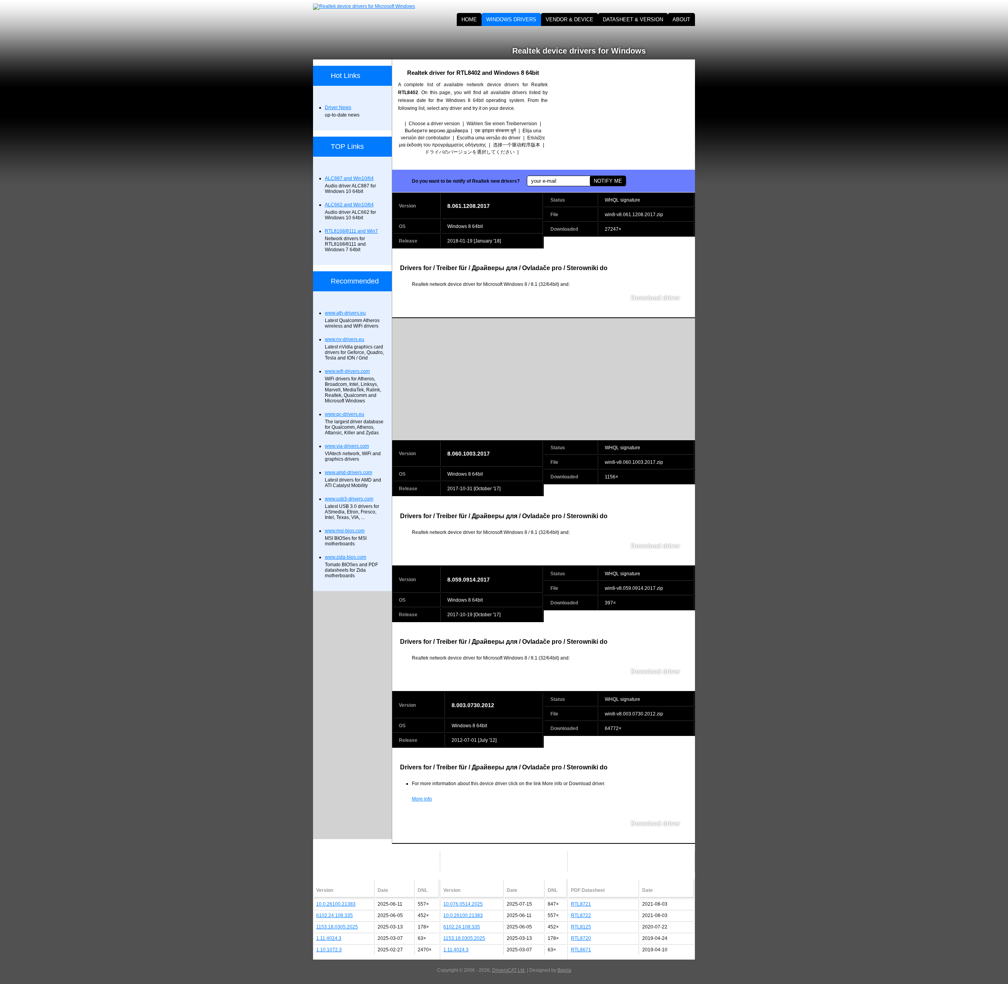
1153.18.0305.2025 (337, 927)
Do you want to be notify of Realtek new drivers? (466, 181)
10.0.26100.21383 (336, 904)
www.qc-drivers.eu (344, 414)
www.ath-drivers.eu (345, 313)
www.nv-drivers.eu (344, 339)
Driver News (338, 107)
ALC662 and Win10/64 (349, 205)
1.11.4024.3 (328, 938)
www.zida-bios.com (345, 557)
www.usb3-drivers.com (349, 499)
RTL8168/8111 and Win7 (351, 231)
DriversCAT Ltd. (509, 970)
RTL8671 (581, 949)
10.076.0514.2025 (463, 904)
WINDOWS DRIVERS (511, 19)
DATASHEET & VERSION (633, 19)
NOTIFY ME (608, 181)
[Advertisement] (628, 114)
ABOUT (681, 19)
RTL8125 (581, 927)
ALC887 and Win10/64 (349, 178)
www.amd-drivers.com (348, 472)
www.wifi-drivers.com (347, 371)
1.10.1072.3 (329, 949)
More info (422, 799)
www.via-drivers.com (347, 446)
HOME (469, 19)
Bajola (564, 970)
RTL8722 (581, 915)
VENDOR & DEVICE (569, 19)
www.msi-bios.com (345, 531)
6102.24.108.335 (334, 915)
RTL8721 (581, 904)
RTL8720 (581, 938)
